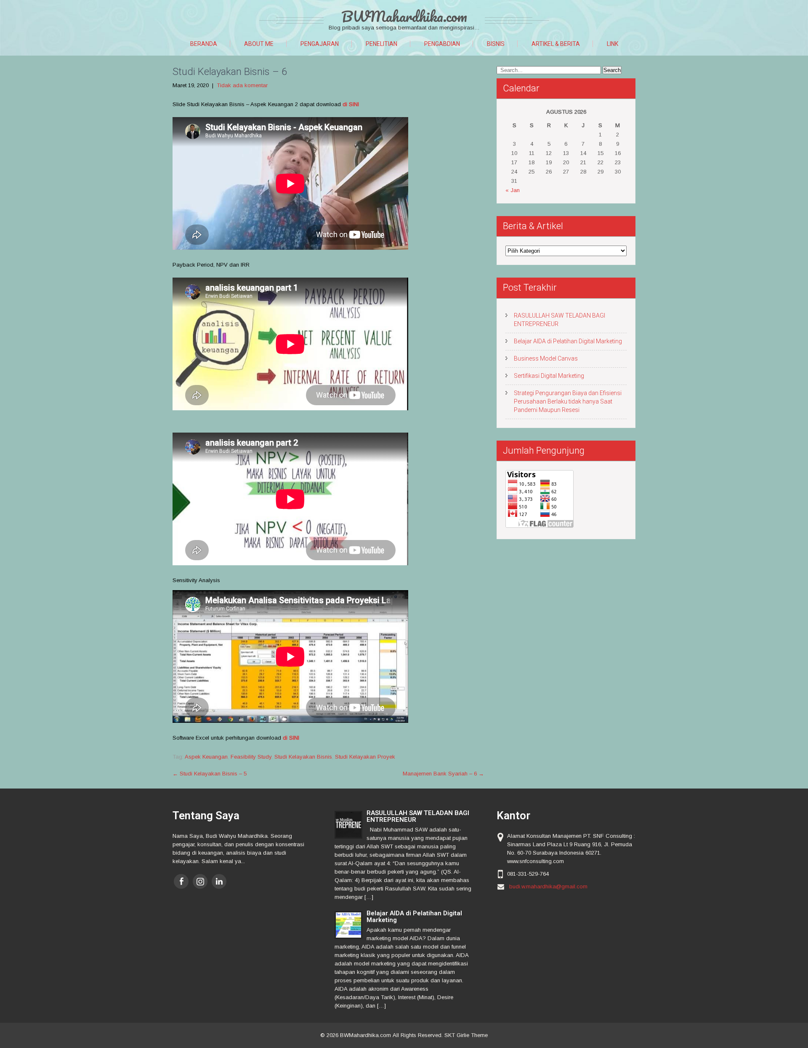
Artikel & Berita (556, 43)
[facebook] (181, 881)
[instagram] (200, 881)
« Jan (512, 190)
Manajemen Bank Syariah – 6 (443, 773)
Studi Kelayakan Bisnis (303, 757)
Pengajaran (319, 43)
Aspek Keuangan (206, 757)
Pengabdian (442, 43)
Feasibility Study (251, 757)
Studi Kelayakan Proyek (365, 757)
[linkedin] (219, 881)
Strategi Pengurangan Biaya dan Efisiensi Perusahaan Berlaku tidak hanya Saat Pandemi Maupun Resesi (568, 401)
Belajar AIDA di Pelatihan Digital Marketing (568, 341)
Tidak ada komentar (242, 85)
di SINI (351, 104)
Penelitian (381, 43)
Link (612, 43)
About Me (259, 43)
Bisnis (496, 43)
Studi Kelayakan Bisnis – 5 (210, 773)
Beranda (203, 43)
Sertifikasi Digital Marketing (549, 375)
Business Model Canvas (546, 358)
